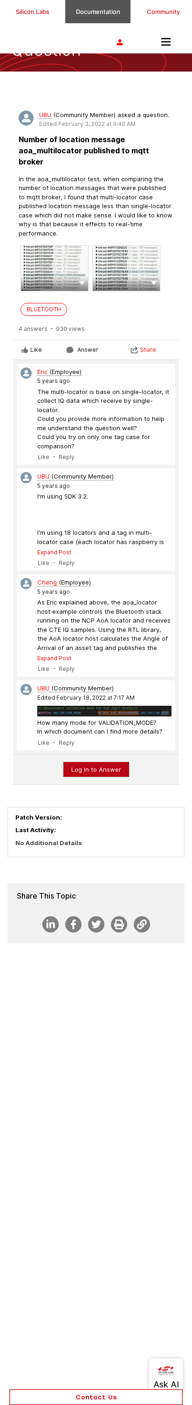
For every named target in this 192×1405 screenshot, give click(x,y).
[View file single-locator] (54, 268)
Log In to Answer (96, 769)
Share (148, 349)
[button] (82, 282)
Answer (87, 349)
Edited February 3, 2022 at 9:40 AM (87, 123)
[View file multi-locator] (126, 268)
